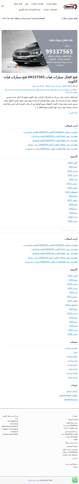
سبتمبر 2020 (72, 200)
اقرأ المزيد (73, 113)
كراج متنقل (18, 4)
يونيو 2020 (73, 209)
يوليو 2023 (73, 196)
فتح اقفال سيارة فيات (35, 89)
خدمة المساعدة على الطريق (30, 9)
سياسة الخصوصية (72, 446)
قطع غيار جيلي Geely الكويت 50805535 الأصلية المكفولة (54, 140)
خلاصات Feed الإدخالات (68, 395)
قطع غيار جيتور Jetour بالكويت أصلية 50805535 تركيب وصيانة (52, 145)
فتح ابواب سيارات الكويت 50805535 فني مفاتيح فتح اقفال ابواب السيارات (69, 452)
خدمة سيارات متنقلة (71, 443)
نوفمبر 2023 (72, 188)
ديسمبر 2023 (72, 184)
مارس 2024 (72, 171)
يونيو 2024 (73, 167)
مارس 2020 (72, 221)
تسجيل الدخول (71, 391)
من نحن (75, 458)
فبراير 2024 (72, 175)
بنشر (26, 4)
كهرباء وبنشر (72, 377)
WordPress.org (70, 399)
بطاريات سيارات (37, 4)
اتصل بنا (75, 416)
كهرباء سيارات (71, 373)
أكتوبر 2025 (72, 163)
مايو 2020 (73, 213)
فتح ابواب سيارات (50, 9)
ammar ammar (67, 86)
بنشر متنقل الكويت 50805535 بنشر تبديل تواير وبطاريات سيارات (70, 425)
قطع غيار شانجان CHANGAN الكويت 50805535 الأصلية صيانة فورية (50, 132)
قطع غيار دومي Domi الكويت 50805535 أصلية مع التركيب (54, 136)
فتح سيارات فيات (23, 89)
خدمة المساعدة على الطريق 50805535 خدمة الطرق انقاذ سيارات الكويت (69, 435)
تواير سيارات (72, 361)
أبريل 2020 (72, 217)
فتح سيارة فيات (12, 89)
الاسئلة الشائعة (72, 419)
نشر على (53, 86)
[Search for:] (39, 230)
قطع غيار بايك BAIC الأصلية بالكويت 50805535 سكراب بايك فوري (51, 149)
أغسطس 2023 (71, 192)
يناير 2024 (73, 179)
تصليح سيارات (51, 4)
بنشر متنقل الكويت (33, 480)
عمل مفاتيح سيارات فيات (64, 89)
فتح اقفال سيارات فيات (49, 89)
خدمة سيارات (72, 365)
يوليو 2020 (73, 204)
